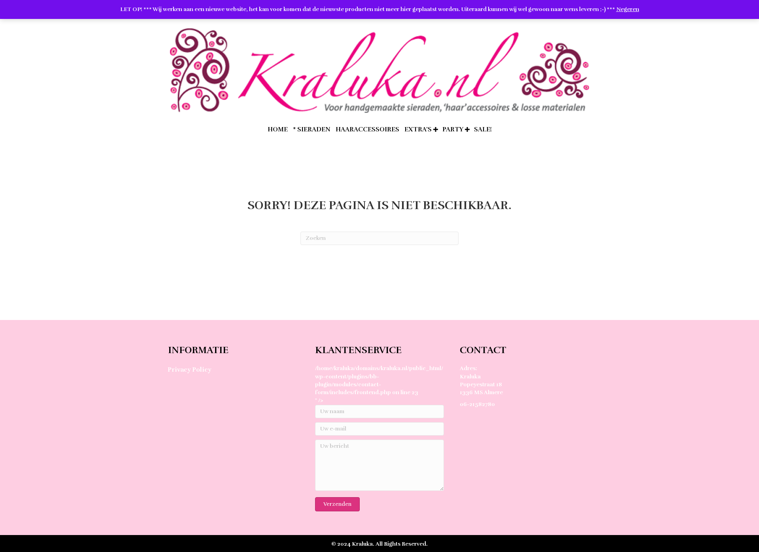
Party (452, 129)
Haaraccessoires (367, 129)
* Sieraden (311, 129)
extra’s (418, 129)
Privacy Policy (189, 370)
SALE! (483, 129)
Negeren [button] (627, 9)
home (278, 129)
